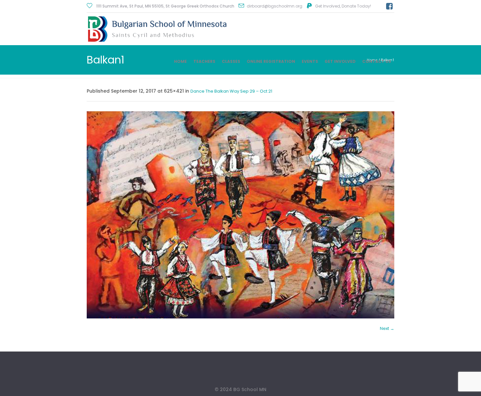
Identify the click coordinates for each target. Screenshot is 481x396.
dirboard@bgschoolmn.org (274, 6)
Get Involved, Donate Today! (343, 6)
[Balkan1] (240, 214)
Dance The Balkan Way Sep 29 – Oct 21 (231, 91)
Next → (387, 328)
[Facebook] (389, 6)
